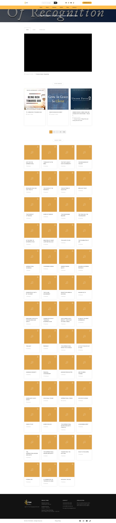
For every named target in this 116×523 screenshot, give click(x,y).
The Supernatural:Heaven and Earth (32, 453)
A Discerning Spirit (83, 424)
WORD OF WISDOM (48, 214)
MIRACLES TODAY (82, 188)
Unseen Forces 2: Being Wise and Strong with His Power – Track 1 (81, 114)
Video (27, 29)
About (47, 7)
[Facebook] (66, 3)
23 (60, 131)
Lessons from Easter (66, 372)
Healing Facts (82, 292)
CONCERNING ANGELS (48, 266)
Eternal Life (29, 479)
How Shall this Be (48, 398)
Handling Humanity (31, 372)
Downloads (42, 29)
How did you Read (83, 398)
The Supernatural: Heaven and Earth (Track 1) (66, 426)
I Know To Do (29, 424)
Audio (34, 29)
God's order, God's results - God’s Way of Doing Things (66, 320)
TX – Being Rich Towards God (34, 112)
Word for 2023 (47, 424)
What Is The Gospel (83, 452)
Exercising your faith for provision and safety (32, 320)
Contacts (74, 7)
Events (61, 7)
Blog (68, 7)
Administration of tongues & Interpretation (48, 320)
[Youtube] (71, 3)
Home (41, 7)
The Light (28, 346)
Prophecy (46, 346)
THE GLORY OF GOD (65, 240)
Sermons (54, 7)
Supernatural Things (66, 398)
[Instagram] (68, 3)
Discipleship (46, 74)
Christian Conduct (39, 74)
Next (64, 131)
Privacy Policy (58, 521)
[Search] (55, 3)
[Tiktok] (73, 3)
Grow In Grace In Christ (55, 112)
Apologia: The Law (66, 479)
